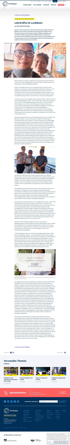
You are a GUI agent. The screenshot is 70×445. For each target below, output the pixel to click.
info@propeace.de (8, 423)
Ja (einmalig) (34, 264)
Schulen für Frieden (39, 417)
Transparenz (57, 416)
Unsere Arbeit (27, 4)
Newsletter (39, 1)
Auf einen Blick (26, 412)
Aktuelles (46, 4)
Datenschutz (6, 427)
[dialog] (58, 438)
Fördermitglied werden (39, 415)
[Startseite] (10, 3)
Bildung (24, 419)
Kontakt (46, 1)
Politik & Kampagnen (27, 421)
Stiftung (64, 1)
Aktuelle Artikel (50, 412)
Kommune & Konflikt (27, 417)
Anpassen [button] (50, 442)
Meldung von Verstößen (14, 427)
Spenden (60, 4)
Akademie (60, 1)
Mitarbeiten (57, 417)
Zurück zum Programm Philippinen (22, 15)
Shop (35, 1)
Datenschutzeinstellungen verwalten (35, 266)
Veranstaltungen (50, 414)
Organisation (57, 414)
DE (48, 1)
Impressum (21, 427)
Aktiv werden (37, 4)
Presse (32, 1)
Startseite (4, 7)
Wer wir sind (57, 412)
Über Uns (53, 4)
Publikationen (49, 417)
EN (50, 1)
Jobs (42, 1)
